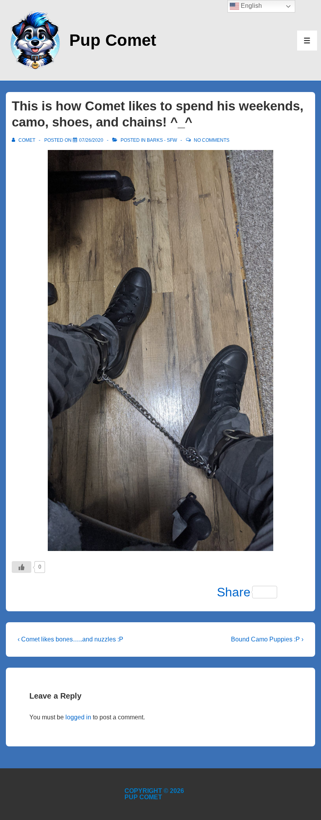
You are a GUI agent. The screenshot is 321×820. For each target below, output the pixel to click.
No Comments (211, 140)
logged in (78, 717)
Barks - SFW (162, 140)
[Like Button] (21, 567)
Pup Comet (112, 40)
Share (234, 592)
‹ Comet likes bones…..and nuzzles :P (70, 639)
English (250, 5)
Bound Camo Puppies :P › (267, 639)
